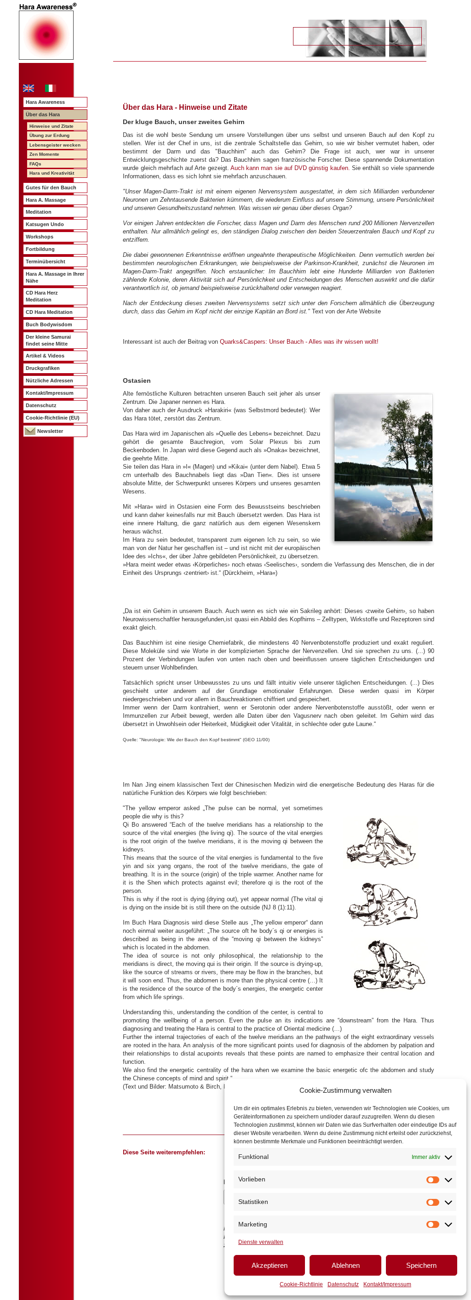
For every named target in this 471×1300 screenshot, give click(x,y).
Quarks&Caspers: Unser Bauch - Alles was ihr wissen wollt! (299, 341)
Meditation (39, 212)
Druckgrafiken (43, 368)
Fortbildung (40, 249)
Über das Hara (43, 114)
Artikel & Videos (45, 355)
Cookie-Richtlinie (301, 1284)
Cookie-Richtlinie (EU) (53, 417)
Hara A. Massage (46, 200)
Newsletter (50, 431)
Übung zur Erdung (49, 135)
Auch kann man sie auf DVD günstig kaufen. (290, 168)
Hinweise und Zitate (51, 126)
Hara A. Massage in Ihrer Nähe (55, 277)
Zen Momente (44, 154)
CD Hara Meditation (49, 312)
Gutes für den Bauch (51, 187)
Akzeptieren (269, 1265)
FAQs (35, 163)
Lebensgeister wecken (54, 145)
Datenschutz (343, 1284)
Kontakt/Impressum (387, 1284)
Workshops (39, 236)
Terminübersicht (45, 261)
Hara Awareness (45, 102)
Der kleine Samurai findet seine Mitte (48, 340)
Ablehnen (346, 1265)
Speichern (421, 1265)
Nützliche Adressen (49, 380)
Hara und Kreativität (51, 173)
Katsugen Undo (45, 224)
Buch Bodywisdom (49, 324)
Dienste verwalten (260, 1242)
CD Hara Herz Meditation (42, 296)
